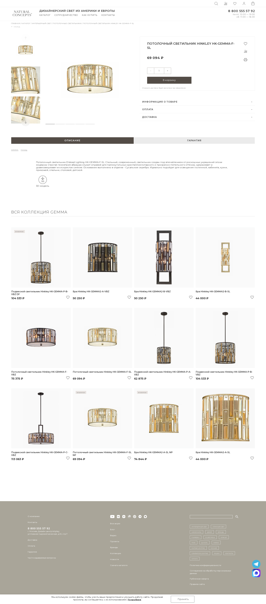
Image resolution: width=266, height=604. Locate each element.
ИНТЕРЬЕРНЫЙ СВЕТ (199, 526)
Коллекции (115, 553)
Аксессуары (196, 532)
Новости (114, 559)
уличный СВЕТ (218, 526)
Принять (183, 599)
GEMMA (14, 150)
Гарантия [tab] (194, 140)
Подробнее (134, 599)
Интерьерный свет (42, 23)
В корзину (169, 80)
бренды (221, 532)
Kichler (214, 548)
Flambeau (196, 537)
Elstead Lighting (198, 548)
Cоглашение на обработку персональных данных (210, 572)
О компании (33, 516)
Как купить (89, 15)
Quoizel (204, 542)
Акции (217, 553)
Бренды (114, 547)
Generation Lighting (200, 553)
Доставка (149, 117)
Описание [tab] (72, 140)
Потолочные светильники (67, 23)
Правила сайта (197, 584)
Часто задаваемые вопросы (42, 558)
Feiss (193, 542)
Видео (113, 535)
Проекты (114, 541)
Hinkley (24, 150)
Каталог (45, 15)
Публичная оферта (199, 579)
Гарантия (32, 552)
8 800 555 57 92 (241, 11)
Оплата (147, 109)
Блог (112, 529)
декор (209, 532)
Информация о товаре (159, 101)
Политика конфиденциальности (205, 565)
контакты (229, 553)
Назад (17, 27)
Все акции (115, 523)
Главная (16, 23)
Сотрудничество (66, 15)
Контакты (108, 15)
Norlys (216, 542)
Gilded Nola (210, 537)
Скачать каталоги (118, 565)
